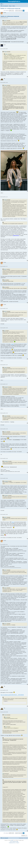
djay (4, 287)
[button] (10, 10)
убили (13, 522)
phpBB (12, 840)
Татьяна (5, 51)
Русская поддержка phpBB (14, 841)
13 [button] (21, 10)
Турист (5, 269)
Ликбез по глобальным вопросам (10, 8)
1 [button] (13, 10)
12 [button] (19, 10)
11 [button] (17, 10)
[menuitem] (2, 4)
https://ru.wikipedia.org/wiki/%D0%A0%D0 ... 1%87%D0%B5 (12, 694)
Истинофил (6, 461)
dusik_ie (5, 20)
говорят (12, 344)
